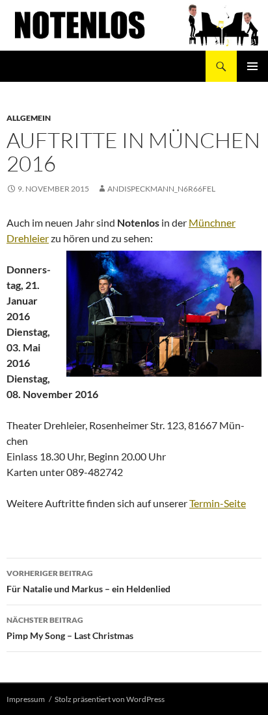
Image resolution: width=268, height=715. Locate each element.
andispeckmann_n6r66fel (161, 189)
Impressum (26, 699)
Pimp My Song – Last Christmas (70, 628)
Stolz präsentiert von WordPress (110, 699)
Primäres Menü (252, 66)
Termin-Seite (217, 503)
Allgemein (29, 118)
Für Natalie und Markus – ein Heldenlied (88, 581)
